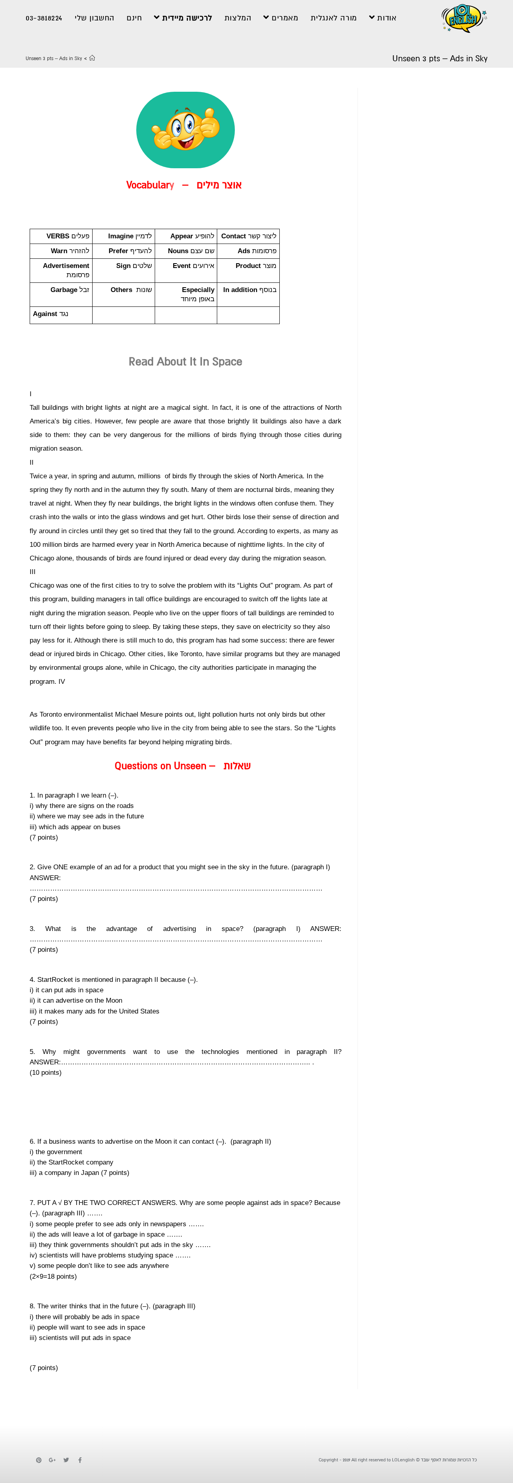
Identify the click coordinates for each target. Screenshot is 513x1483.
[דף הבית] (92, 59)
